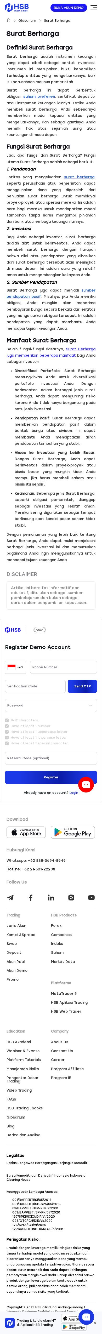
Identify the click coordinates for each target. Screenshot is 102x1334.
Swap (12, 944)
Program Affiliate (67, 1069)
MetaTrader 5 (64, 994)
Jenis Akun (16, 926)
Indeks (57, 944)
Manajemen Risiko (23, 1069)
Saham (57, 953)
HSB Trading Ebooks (25, 1108)
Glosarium (27, 20)
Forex (56, 926)
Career (58, 1060)
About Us (59, 1042)
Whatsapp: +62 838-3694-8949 (36, 860)
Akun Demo (17, 971)
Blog (10, 1126)
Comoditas (61, 935)
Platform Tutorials (24, 1060)
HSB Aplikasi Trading (69, 1003)
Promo (13, 980)
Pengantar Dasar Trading (22, 1079)
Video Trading (19, 1090)
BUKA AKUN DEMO (69, 8)
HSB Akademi (19, 1042)
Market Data (63, 962)
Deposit (14, 953)
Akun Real (16, 962)
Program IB (61, 1078)
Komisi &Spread (21, 935)
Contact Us (62, 1051)
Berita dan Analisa (23, 1135)
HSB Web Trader (66, 1011)
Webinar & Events (23, 1051)
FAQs (11, 1099)
